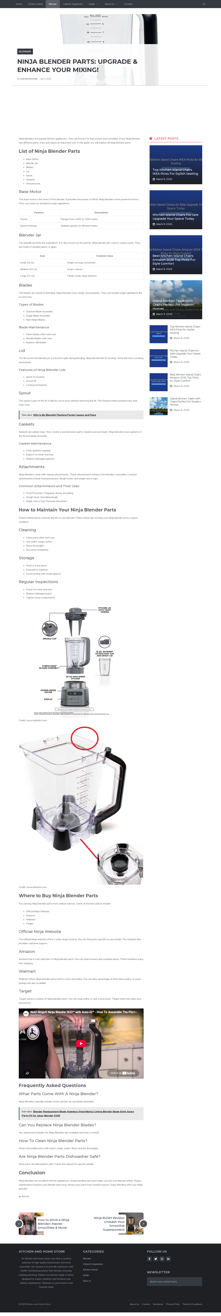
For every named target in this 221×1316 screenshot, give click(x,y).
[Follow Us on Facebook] (149, 1258)
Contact (128, 4)
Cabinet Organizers (73, 4)
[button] (204, 4)
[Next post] (143, 1223)
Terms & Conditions (192, 1304)
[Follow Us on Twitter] (155, 1258)
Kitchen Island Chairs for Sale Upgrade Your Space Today (185, 353)
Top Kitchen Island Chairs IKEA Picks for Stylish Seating (185, 329)
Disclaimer (158, 1304)
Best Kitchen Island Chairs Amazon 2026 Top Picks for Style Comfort (174, 259)
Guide (92, 4)
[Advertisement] (110, 108)
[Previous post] (18, 1223)
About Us (109, 4)
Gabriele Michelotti (28, 79)
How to (87, 1280)
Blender (53, 4)
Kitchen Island (35, 4)
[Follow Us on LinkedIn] (168, 1258)
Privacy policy (173, 1304)
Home (19, 4)
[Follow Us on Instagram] (162, 1258)
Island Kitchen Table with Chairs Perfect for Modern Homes (173, 304)
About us (134, 1304)
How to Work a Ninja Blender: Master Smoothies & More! (53, 1223)
